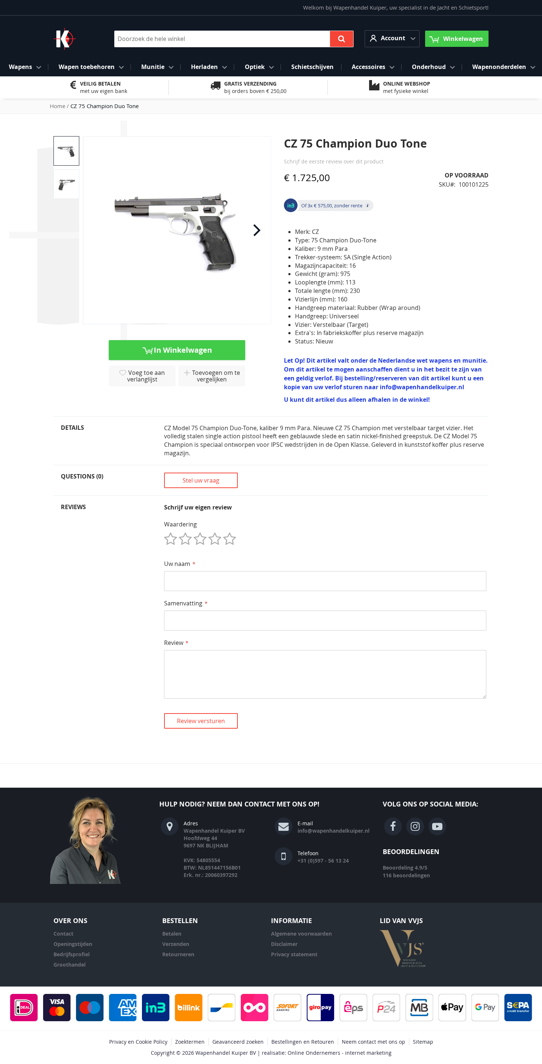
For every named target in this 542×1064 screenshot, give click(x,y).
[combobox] (234, 39)
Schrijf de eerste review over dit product (333, 161)
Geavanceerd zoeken (238, 1041)
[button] (392, 38)
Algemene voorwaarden (301, 933)
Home (57, 106)
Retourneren (178, 954)
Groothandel (69, 964)
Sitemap (423, 1041)
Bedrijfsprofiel (71, 954)
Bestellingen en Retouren (302, 1041)
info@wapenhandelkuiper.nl (333, 830)
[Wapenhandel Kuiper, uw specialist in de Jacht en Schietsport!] (75, 39)
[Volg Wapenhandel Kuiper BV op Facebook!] (393, 826)
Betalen (171, 933)
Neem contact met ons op (373, 1041)
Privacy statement (294, 954)
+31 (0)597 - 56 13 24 (323, 860)
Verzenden (175, 943)
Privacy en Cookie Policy (138, 1041)
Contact (63, 933)
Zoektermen (190, 1041)
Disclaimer (284, 943)
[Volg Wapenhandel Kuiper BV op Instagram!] (415, 826)
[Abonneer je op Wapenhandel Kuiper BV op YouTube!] (437, 826)
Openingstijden (72, 943)
